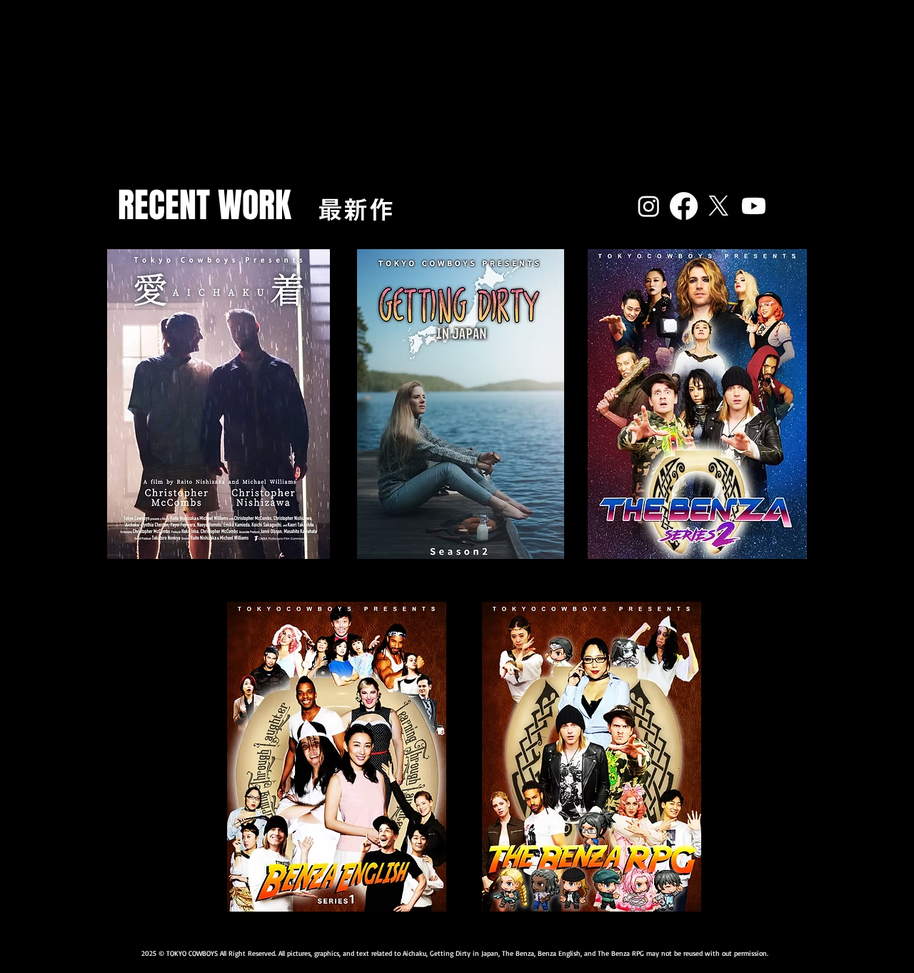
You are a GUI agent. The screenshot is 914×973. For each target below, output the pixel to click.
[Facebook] (684, 206)
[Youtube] (754, 206)
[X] (719, 206)
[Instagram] (649, 206)
